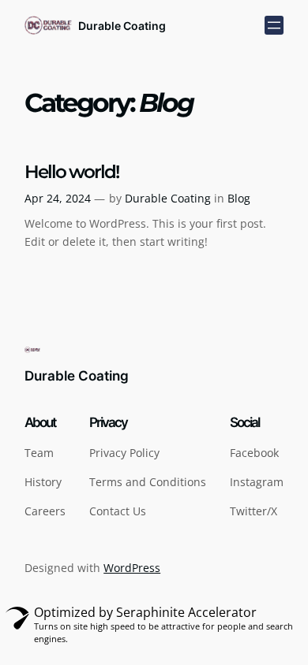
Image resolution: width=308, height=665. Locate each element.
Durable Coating (122, 25)
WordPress (131, 567)
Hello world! (71, 172)
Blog (238, 198)
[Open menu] (274, 25)
